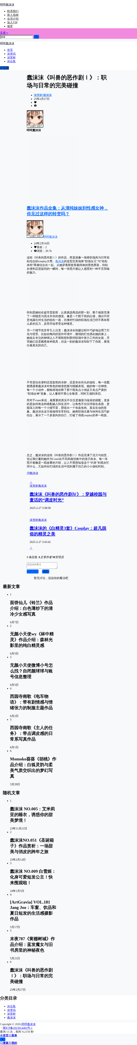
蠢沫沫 (47, 95)
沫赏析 (38, 95)
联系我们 (13, 11)
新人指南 (13, 14)
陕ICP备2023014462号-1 (17, 1027)
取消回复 (32, 571)
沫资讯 (11, 1010)
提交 (45, 571)
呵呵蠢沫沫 (50, 236)
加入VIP (12, 22)
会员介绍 (13, 18)
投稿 (6, 67)
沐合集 (11, 1006)
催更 (10, 26)
